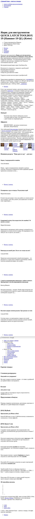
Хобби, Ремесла (11, 355)
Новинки (6, 359)
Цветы (9, 348)
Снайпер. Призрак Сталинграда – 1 (16, 146)
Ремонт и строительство (14, 346)
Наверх (6, 515)
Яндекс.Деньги (9, 498)
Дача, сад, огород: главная (11, 340)
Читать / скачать (8, 184)
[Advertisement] (12, 19)
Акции (6, 361)
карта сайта (7, 508)
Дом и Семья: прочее (13, 350)
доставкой (29, 79)
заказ (5, 506)
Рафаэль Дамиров (15, 150)
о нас (5, 505)
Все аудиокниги (8, 358)
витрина (6, 52)
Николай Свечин (6, 148)
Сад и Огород (11, 352)
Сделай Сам (10, 353)
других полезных (6, 130)
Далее (5, 49)
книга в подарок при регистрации (13, 4)
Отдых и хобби (11, 345)
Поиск (5, 362)
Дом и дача (10, 343)
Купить (6, 48)
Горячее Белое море (6, 145)
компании (10, 90)
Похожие (6, 51)
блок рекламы (14, 129)
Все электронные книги (10, 356)
